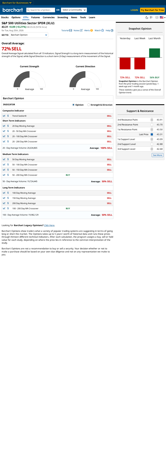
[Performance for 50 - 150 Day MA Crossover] (8, 169)
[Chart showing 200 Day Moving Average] (4, 203)
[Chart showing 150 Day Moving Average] (4, 198)
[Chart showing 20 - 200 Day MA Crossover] (4, 141)
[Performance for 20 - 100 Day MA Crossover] (8, 136)
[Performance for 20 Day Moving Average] (8, 126)
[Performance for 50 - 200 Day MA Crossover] (8, 175)
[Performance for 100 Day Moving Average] (8, 192)
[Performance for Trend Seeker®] (8, 116)
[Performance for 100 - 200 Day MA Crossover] (8, 208)
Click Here (49, 225)
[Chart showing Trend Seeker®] (4, 116)
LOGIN (134, 10)
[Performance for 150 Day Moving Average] (8, 198)
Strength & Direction (101, 104)
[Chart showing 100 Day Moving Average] (4, 192)
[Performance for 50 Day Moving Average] (8, 159)
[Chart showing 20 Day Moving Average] (4, 126)
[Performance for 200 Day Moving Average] (8, 203)
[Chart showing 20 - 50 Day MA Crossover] (4, 131)
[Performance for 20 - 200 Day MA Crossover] (8, 141)
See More (157, 155)
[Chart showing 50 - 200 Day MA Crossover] (4, 175)
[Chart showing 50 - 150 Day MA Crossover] (4, 169)
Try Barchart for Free (152, 10)
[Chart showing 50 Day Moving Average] (4, 159)
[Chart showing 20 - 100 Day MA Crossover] (4, 136)
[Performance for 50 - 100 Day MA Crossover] (8, 164)
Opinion (79, 104)
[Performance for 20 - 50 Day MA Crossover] (8, 131)
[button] (163, 18)
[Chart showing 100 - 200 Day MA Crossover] (4, 208)
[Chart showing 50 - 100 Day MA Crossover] (4, 164)
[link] (66, 30)
